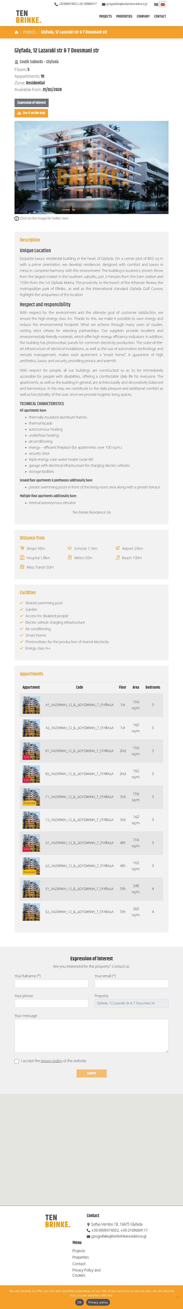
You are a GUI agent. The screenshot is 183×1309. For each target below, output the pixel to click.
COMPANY (143, 16)
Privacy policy (98, 1302)
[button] (91, 1146)
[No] (177, 1297)
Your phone (24, 996)
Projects (29, 32)
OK (79, 1302)
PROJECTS (105, 16)
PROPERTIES (124, 16)
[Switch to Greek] (156, 4)
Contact (160, 16)
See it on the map (34, 113)
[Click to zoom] (91, 167)
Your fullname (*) (28, 976)
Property (101, 996)
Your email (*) (105, 976)
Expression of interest (31, 103)
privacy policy (51, 1061)
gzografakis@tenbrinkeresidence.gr (126, 4)
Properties (81, 1257)
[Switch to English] (162, 4)
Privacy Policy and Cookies (86, 1273)
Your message (26, 1016)
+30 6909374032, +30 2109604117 (78, 4)
